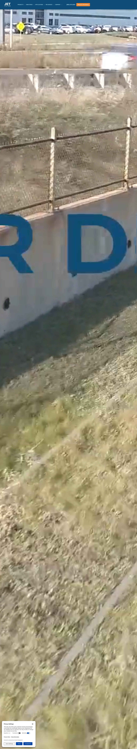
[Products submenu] (24, 4)
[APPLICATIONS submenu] (44, 4)
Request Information (83, 4)
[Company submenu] (61, 4)
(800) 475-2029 (71, 4)
